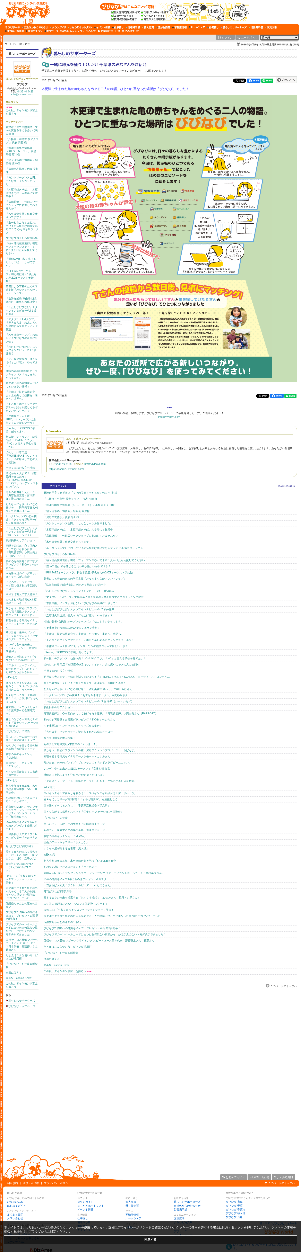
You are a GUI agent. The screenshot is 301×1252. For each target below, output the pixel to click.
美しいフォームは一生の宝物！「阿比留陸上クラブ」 (22, 738)
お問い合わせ (15, 1218)
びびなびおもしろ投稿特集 (22, 238)
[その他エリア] (130, 31)
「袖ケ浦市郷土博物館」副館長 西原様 (67, 511)
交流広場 (179, 1218)
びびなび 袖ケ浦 (235, 1213)
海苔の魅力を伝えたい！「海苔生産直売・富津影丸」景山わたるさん (20, 495)
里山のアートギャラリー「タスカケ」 (20, 764)
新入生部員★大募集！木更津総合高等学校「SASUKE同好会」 (22, 789)
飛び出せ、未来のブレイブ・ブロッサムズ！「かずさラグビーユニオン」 (22, 636)
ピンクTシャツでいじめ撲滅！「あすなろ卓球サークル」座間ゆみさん (22, 520)
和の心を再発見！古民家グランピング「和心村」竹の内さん (22, 565)
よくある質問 (15, 1214)
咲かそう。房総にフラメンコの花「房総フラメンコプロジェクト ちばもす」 (22, 612)
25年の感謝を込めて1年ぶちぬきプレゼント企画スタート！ (22, 825)
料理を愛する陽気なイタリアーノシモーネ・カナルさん (22, 624)
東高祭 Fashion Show (18, 978)
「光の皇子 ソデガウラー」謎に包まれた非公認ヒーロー (22, 585)
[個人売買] (148, 27)
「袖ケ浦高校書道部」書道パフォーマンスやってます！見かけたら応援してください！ (22, 248)
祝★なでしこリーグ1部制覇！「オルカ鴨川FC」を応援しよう (22, 698)
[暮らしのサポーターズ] (234, 27)
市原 (27, 44)
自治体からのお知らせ (187, 1205)
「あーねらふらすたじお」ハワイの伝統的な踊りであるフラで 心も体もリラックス (22, 227)
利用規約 (12, 1183)
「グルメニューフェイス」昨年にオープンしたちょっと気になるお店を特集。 (22, 669)
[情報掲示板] (133, 27)
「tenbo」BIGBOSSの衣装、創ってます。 (20, 430)
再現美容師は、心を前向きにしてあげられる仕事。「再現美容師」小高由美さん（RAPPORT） (22, 550)
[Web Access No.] (72, 31)
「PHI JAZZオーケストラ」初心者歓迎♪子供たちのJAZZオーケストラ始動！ (21, 276)
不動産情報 (132, 1214)
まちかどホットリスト (90, 1205)
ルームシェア (133, 1218)
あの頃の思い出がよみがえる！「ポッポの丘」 (22, 799)
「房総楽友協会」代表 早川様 (61, 517)
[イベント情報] (102, 27)
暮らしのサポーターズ (22, 53)
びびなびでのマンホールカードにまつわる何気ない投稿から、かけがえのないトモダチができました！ (22, 929)
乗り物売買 (132, 1205)
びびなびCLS (15, 1201)
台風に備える (14, 972)
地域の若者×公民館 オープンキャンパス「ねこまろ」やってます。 (22, 374)
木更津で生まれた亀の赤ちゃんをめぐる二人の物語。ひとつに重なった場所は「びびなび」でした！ (22, 893)
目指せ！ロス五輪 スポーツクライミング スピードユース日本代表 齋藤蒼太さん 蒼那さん (23, 944)
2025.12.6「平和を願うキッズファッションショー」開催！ (22, 879)
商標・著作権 (31, 1183)
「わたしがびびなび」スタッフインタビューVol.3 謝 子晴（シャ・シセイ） (22, 532)
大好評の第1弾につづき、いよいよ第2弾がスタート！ (21, 867)
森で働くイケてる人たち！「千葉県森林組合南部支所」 (22, 710)
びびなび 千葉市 (235, 1209)
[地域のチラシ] (34, 31)
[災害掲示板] (256, 27)
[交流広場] (271, 27)
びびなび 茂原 (234, 1217)
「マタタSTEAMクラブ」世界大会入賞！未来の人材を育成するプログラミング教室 (22, 324)
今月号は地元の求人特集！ (22, 594)
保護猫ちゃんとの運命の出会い (62, 922)
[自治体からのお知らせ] (35, 27)
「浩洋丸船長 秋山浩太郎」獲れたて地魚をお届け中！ (22, 300)
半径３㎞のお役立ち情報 (20, 467)
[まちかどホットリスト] (80, 27)
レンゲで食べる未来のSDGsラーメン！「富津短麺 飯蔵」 (21, 648)
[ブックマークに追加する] (286, 80)
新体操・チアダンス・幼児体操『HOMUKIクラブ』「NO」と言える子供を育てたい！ (22, 441)
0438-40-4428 (25, 91)
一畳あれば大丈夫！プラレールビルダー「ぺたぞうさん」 (22, 837)
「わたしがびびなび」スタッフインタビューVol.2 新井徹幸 (22, 350)
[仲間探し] (213, 27)
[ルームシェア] (197, 27)
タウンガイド (85, 1201)
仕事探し (82, 1218)
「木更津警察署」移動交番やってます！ (68, 541)
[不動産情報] (179, 27)
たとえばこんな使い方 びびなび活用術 (68, 946)
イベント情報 (85, 1209)
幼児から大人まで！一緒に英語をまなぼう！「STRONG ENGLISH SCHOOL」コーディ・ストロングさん (22, 480)
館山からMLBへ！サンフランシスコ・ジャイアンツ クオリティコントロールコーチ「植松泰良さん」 (22, 811)
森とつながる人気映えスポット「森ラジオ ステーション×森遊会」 (22, 722)
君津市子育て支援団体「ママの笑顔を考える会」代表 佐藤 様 (22, 130)
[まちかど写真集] (14, 31)
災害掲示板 (180, 1209)
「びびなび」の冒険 (18, 731)
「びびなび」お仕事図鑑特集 (61, 952)
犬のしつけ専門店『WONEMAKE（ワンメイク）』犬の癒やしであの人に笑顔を (22, 457)
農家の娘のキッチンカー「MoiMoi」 (65, 836)
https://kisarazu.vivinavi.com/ (66, 469)
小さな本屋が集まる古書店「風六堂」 (66, 848)
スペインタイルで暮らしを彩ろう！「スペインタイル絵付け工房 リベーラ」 (22, 686)
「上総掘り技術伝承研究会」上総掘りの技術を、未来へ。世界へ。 (22, 395)
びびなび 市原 (234, 1201)
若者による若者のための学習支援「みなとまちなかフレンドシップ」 (22, 290)
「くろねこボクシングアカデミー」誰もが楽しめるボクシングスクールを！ (22, 407)
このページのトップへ (283, 986)
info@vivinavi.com (22, 94)
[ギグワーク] (51, 31)
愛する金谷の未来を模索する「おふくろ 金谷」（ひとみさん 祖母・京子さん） (22, 855)
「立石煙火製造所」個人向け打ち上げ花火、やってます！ (22, 362)
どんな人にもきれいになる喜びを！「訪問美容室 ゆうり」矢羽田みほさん (22, 507)
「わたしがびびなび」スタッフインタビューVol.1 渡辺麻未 (22, 310)
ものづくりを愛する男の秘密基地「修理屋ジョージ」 (22, 747)
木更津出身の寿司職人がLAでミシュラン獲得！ (22, 385)
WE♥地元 (11, 677)
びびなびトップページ (21, 1006)
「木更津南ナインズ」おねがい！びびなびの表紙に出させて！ (22, 338)
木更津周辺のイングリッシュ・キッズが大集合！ (22, 575)
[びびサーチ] (12, 27)
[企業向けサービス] (109, 31)
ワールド (10, 44)
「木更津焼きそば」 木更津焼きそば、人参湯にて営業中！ (22, 193)
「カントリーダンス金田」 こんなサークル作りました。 (23, 181)
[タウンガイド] (58, 27)
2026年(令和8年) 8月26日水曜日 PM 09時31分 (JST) (270, 44)
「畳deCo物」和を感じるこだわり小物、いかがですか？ (22, 262)
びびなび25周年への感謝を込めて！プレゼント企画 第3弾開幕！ (22, 915)
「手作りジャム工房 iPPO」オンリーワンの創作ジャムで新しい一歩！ (21, 419)
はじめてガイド (16, 1205)
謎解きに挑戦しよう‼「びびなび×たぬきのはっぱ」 (21, 658)
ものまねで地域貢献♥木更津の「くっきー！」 (21, 601)
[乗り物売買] (163, 27)
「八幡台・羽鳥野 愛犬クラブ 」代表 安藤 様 (22, 141)
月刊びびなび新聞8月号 (20, 846)
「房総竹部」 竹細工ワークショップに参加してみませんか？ (22, 205)
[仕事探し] (118, 27)
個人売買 (131, 1201)
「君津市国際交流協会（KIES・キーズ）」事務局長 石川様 (21, 151)
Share (256, 80)
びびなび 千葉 (234, 1205)
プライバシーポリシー (57, 1183)
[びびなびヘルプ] (91, 31)
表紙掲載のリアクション (20, 540)
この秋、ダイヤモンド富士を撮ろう (65, 971)
